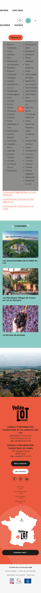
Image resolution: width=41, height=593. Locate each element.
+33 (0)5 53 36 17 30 (22, 441)
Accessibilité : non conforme (16, 575)
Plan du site (30, 575)
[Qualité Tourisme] (19, 581)
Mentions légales (11, 571)
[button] (28, 20)
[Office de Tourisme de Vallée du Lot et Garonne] (20, 413)
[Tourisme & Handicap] (27, 581)
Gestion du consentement (27, 571)
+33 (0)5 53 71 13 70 (22, 456)
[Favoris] (20, 20)
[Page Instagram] (20, 479)
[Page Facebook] (14, 479)
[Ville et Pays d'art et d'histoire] (12, 581)
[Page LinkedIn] (27, 479)
